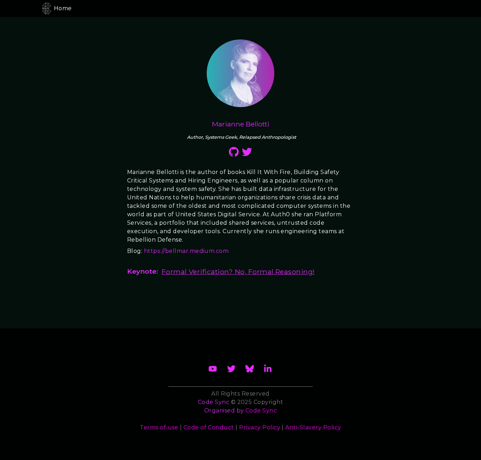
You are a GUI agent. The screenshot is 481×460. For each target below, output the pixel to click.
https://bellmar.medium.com (186, 251)
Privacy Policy (259, 427)
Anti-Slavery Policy (313, 427)
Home (63, 8)
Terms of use (159, 427)
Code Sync (261, 410)
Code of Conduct (208, 427)
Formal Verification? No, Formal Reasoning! (238, 271)
